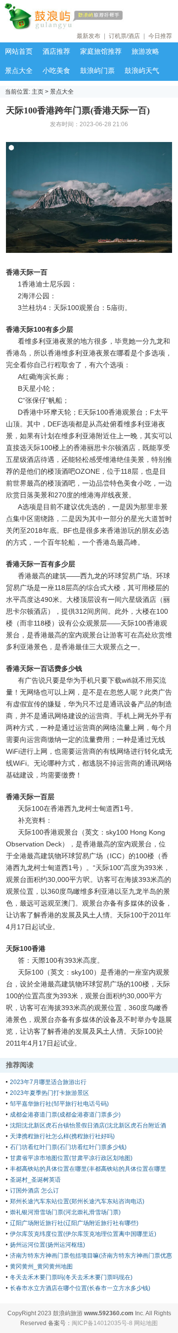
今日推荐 (160, 36)
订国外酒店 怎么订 (34, 1190)
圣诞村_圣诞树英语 (35, 1179)
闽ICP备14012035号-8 (102, 1323)
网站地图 (146, 1323)
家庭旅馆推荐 (101, 51)
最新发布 (88, 36)
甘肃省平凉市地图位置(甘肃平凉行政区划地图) (71, 1158)
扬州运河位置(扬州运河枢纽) (47, 1244)
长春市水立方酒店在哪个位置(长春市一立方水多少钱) (80, 1288)
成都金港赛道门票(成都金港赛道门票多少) (65, 1114)
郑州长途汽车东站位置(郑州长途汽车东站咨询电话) (77, 1201)
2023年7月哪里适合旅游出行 (48, 1082)
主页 (38, 91)
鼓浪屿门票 (97, 70)
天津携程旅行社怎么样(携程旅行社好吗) (62, 1136)
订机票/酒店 (124, 36)
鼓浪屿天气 (142, 70)
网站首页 (19, 51)
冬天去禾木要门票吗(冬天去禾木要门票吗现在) (71, 1277)
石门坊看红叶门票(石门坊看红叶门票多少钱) (68, 1147)
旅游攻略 (145, 51)
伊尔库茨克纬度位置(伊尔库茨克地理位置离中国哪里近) (83, 1233)
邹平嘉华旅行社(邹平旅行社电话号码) (59, 1103)
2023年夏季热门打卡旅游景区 (49, 1092)
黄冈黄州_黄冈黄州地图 (41, 1266)
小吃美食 (56, 70)
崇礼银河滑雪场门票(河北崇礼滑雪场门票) (65, 1212)
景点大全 (19, 70)
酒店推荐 (56, 51)
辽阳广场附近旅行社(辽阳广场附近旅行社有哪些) (74, 1223)
